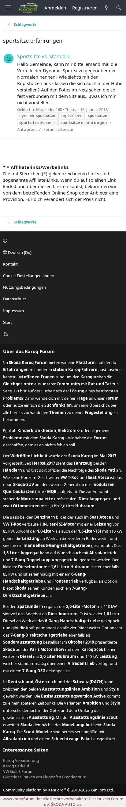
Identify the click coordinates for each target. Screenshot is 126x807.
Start (7, 322)
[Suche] (119, 8)
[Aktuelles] (107, 8)
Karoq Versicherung (21, 760)
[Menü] (8, 8)
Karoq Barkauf (16, 766)
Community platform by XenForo (58, 790)
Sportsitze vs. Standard (44, 56)
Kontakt (10, 264)
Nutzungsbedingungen (24, 287)
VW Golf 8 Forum (18, 771)
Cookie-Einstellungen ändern (29, 275)
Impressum (13, 310)
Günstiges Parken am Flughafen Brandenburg (45, 777)
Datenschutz (14, 299)
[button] (62, 241)
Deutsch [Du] (19, 252)
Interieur (65, 129)
